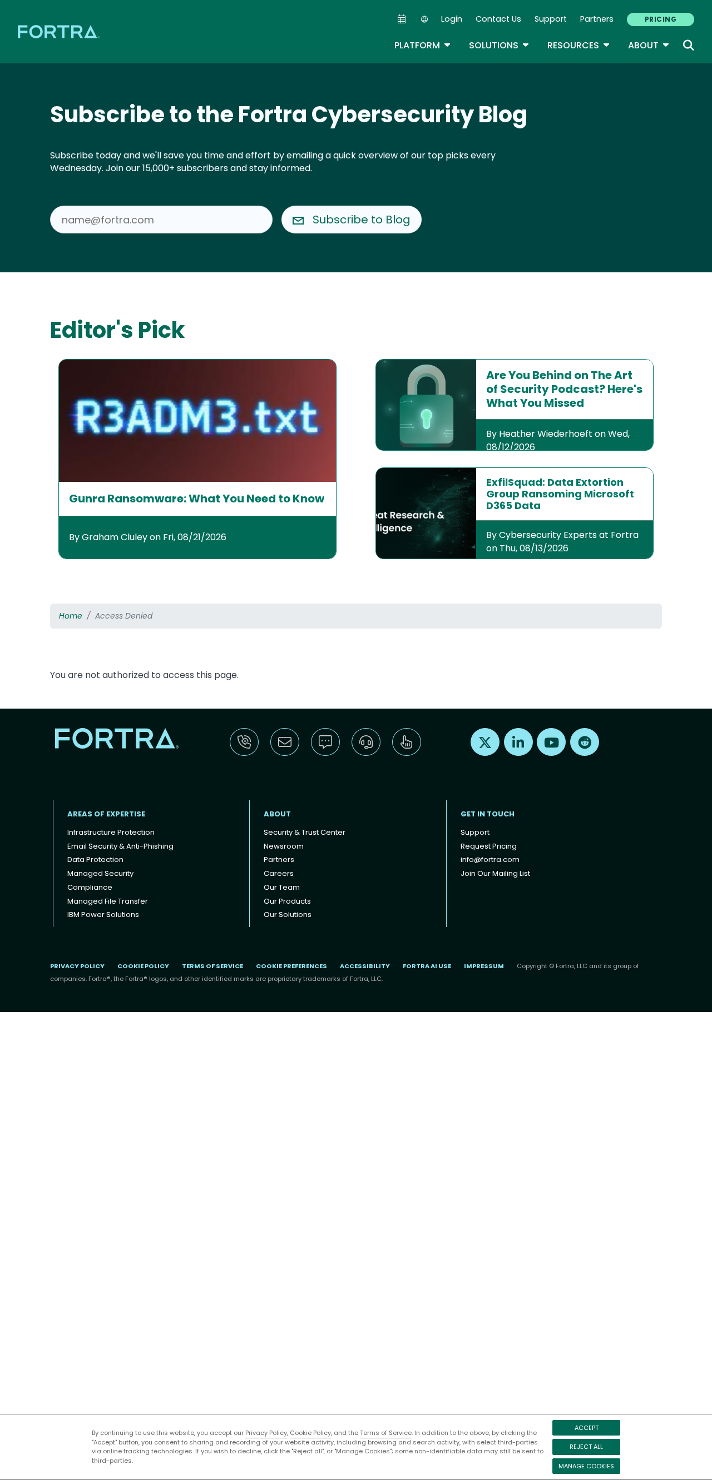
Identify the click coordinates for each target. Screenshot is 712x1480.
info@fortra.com (490, 859)
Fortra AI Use (427, 965)
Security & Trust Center (304, 832)
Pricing (660, 19)
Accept (587, 1427)
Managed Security (100, 873)
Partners (597, 18)
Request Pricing (489, 846)
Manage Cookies (586, 1466)
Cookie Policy (310, 1432)
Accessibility (365, 965)
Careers (279, 873)
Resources (578, 45)
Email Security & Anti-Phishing (120, 846)
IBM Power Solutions (103, 914)
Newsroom (284, 846)
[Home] (59, 31)
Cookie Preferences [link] (291, 965)
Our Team (282, 887)
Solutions (499, 45)
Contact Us (498, 18)
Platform (422, 45)
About (649, 45)
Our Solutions (288, 914)
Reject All (586, 1446)
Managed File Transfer (107, 901)
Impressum (484, 965)
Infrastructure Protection (111, 832)
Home (70, 615)
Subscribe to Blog (362, 219)
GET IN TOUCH (488, 814)
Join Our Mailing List (495, 873)
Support (551, 18)
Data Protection (95, 859)
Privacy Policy (266, 1432)
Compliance (89, 887)
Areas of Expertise (106, 814)
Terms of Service (386, 1432)
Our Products (287, 901)
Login (451, 18)
